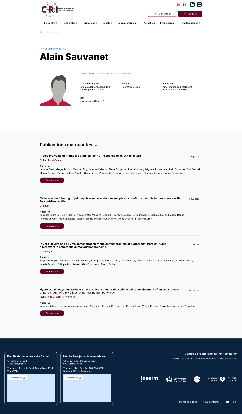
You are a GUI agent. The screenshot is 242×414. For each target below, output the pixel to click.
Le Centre (49, 23)
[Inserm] (149, 379)
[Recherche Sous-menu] (76, 23)
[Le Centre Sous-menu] (57, 23)
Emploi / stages (190, 23)
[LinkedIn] (192, 4)
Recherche (69, 23)
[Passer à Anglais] (178, 4)
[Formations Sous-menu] (96, 23)
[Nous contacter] (199, 4)
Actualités (149, 23)
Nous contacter (211, 401)
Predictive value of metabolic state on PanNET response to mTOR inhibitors (90, 155)
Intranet (192, 13)
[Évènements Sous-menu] (175, 23)
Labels (106, 23)
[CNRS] (197, 379)
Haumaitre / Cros (130, 86)
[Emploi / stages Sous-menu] (200, 23)
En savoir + (52, 180)
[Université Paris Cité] (176, 379)
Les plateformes (127, 23)
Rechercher (164, 13)
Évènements (167, 23)
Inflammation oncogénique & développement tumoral (95, 88)
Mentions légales (188, 401)
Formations (89, 23)
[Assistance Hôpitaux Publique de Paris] (222, 379)
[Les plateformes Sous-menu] (137, 23)
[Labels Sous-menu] (111, 23)
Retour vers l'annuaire (52, 48)
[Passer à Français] (184, 4)
